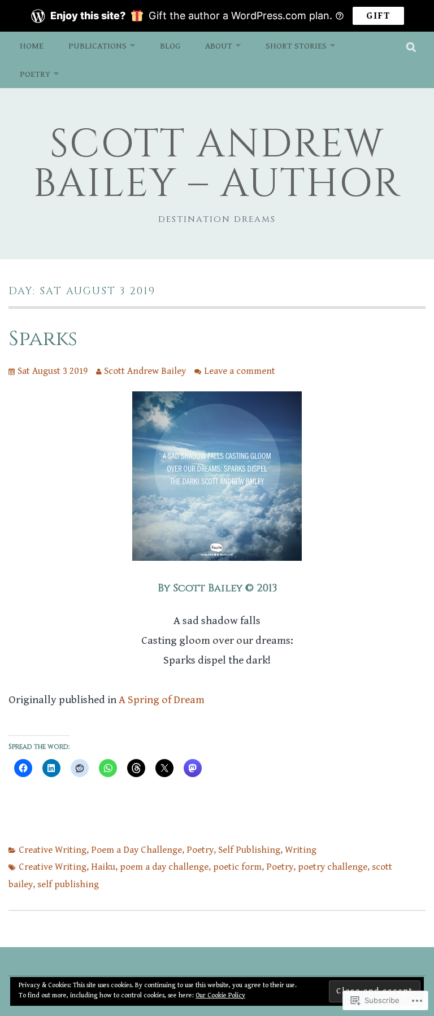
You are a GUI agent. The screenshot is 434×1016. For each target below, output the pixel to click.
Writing (300, 850)
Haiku (103, 867)
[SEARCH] (412, 46)
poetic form (237, 867)
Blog (170, 46)
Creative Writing (52, 850)
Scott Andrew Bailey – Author (217, 164)
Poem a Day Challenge (136, 850)
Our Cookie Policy (220, 995)
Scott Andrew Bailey (145, 371)
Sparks (42, 338)
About (218, 46)
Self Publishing (249, 850)
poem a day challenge (164, 867)
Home (32, 46)
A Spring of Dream (162, 700)
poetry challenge (332, 867)
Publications (97, 46)
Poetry (35, 74)
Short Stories (296, 46)
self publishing (68, 884)
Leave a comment (239, 371)
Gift (378, 15)
